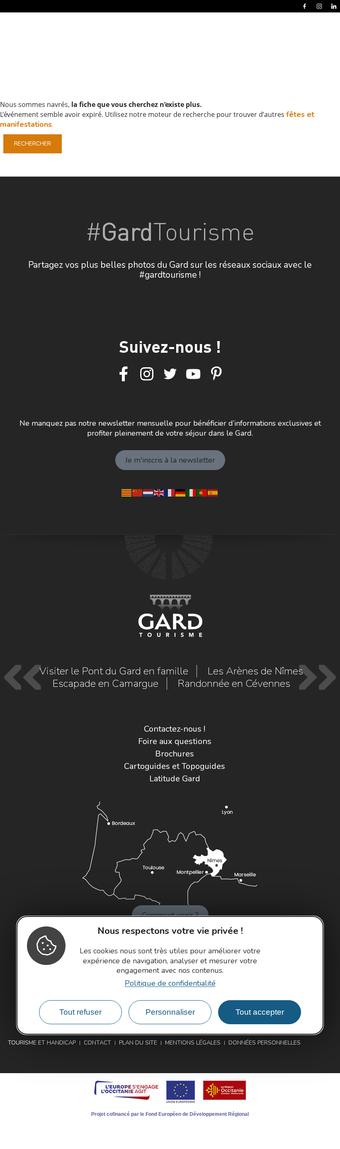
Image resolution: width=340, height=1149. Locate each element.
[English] (159, 492)
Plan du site (138, 1043)
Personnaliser (170, 1012)
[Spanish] (213, 492)
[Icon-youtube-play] (193, 374)
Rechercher (32, 144)
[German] (180, 492)
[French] (170, 492)
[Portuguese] (202, 492)
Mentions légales (193, 1043)
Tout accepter (260, 1012)
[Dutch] (148, 492)
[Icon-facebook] (123, 374)
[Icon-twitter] (170, 374)
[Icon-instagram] (146, 374)
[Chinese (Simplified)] (137, 492)
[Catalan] (126, 492)
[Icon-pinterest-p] (216, 374)
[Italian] (191, 492)
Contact (97, 1043)
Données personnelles (264, 1043)
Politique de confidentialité (170, 983)
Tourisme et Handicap (42, 1043)
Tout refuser (80, 1012)
